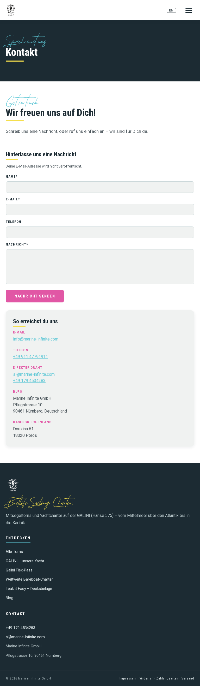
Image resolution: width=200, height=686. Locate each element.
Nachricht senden (35, 296)
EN (171, 10)
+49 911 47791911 (30, 356)
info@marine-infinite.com (35, 339)
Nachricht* (17, 244)
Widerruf (146, 678)
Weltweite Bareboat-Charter (29, 579)
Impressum (128, 678)
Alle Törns (14, 552)
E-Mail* (13, 199)
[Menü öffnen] (188, 10)
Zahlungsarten (167, 678)
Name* (11, 176)
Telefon (13, 222)
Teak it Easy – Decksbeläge (29, 589)
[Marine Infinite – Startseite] (11, 10)
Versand (188, 678)
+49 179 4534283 (29, 380)
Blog (9, 598)
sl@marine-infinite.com (34, 374)
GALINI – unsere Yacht (25, 561)
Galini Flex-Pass (19, 570)
